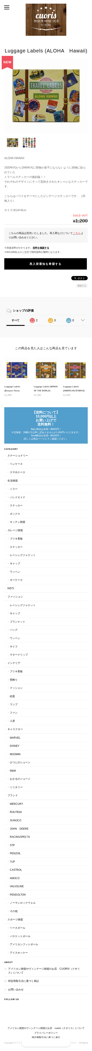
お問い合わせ (16, 989)
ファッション (15, 596)
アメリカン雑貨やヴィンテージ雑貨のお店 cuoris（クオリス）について (44, 970)
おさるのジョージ (20, 778)
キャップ (15, 563)
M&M (13, 770)
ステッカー (16, 505)
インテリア (13, 663)
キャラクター (15, 729)
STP (12, 845)
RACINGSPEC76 (20, 836)
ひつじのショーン (20, 762)
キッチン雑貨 (17, 521)
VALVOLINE (17, 886)
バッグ (14, 629)
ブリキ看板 (16, 538)
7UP (12, 861)
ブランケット (17, 621)
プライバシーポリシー (46, 1033)
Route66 (16, 812)
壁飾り (14, 679)
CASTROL (16, 869)
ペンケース (16, 463)
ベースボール (17, 927)
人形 (12, 720)
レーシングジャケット (23, 555)
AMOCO (14, 878)
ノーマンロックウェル (23, 902)
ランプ (14, 704)
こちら (77, 233)
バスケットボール (20, 936)
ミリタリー (16, 787)
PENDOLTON (18, 894)
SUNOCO (15, 820)
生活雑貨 (12, 480)
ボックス (15, 513)
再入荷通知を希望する (46, 263)
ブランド (12, 795)
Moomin (15, 754)
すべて (15, 320)
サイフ (14, 646)
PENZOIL (15, 853)
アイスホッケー (19, 952)
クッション (16, 687)
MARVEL (15, 737)
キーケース (16, 579)
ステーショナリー (17, 455)
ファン (14, 712)
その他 (14, 911)
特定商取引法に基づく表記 (23, 980)
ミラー (14, 488)
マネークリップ (19, 654)
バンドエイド (17, 497)
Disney (14, 745)
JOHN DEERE (19, 828)
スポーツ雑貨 (15, 919)
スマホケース (17, 472)
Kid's (10, 588)
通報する (81, 286)
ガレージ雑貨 (15, 530)
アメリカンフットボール (24, 944)
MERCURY (16, 803)
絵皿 (12, 696)
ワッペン (15, 571)
